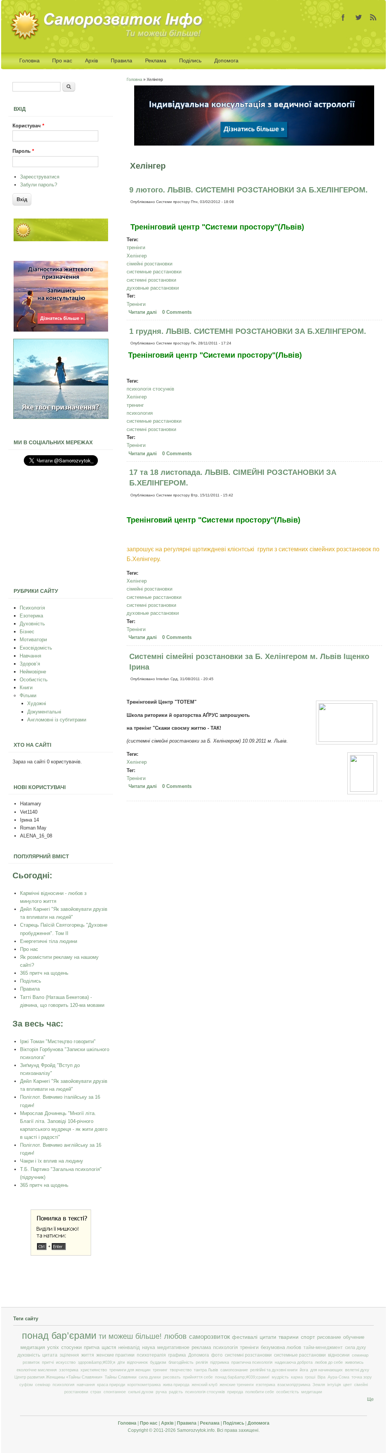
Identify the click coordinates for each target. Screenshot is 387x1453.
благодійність (181, 1362)
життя (87, 1355)
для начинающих (326, 1370)
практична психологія (251, 1362)
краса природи (111, 1384)
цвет (347, 1384)
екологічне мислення (37, 1370)
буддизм (158, 1362)
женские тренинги (237, 1384)
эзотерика (68, 1370)
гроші (310, 1377)
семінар (42, 1384)
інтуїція (334, 1384)
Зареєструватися (39, 177)
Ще (370, 1399)
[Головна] (109, 38)
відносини (339, 1355)
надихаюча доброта (294, 1362)
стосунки (71, 1347)
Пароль (23, 151)
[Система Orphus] (61, 1254)
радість (176, 1391)
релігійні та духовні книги (273, 1370)
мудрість (280, 1377)
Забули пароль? (38, 185)
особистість (287, 1391)
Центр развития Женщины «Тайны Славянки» (58, 1377)
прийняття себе (198, 1377)
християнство (93, 1370)
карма (297, 1377)
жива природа (176, 1384)
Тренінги (136, 304)
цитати (268, 1337)
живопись (354, 1362)
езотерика (265, 1384)
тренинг (135, 405)
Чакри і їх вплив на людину (51, 1161)
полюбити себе (259, 1391)
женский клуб (204, 1384)
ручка (161, 1391)
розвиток (31, 1362)
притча (91, 1347)
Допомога (226, 60)
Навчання (30, 656)
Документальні (44, 712)
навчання (86, 1384)
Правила (121, 60)
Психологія (32, 608)
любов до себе (329, 1362)
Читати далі (143, 312)
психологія (225, 1347)
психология (140, 413)
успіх (53, 1347)
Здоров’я (30, 664)
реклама (201, 1347)
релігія (202, 1362)
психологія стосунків (150, 389)
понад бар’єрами (59, 1335)
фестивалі (244, 1337)
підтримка (219, 1362)
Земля (319, 1384)
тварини (289, 1337)
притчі (48, 1362)
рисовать (172, 1377)
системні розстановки (151, 280)
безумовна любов (281, 1347)
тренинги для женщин (129, 1370)
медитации (311, 1391)
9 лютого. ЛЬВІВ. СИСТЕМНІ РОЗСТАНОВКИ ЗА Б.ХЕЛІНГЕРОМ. (248, 190)
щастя (109, 1347)
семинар (360, 1355)
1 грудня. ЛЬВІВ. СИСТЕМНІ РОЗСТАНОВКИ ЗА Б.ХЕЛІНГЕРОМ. (247, 331)
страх (95, 1391)
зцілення (69, 1355)
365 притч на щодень (44, 973)
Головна (29, 60)
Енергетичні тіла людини (48, 941)
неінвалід (129, 1347)
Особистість (34, 679)
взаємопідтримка (293, 1384)
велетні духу (357, 1370)
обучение (353, 1337)
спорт (308, 1337)
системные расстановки (154, 271)
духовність (28, 1355)
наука (148, 1347)
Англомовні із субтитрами (56, 720)
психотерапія (151, 1355)
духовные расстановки (153, 288)
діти (121, 1362)
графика (177, 1355)
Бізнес (27, 631)
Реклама (155, 60)
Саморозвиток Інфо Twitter (358, 17)
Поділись (190, 60)
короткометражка (144, 1384)
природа (235, 1391)
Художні (36, 703)
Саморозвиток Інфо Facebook (343, 17)
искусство (66, 1362)
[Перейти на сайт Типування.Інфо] (60, 417)
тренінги (136, 247)
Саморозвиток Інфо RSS (373, 17)
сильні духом (140, 1391)
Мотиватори (33, 639)
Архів (91, 60)
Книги (26, 687)
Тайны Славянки (120, 1377)
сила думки (150, 1377)
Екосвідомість (36, 648)
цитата (49, 1355)
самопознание (234, 1370)
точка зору (361, 1377)
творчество (181, 1370)
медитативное (173, 1347)
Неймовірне (33, 672)
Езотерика (31, 616)
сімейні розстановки (149, 264)
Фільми (28, 695)
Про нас (62, 60)
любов (175, 1336)
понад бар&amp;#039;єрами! (242, 1377)
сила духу (355, 1347)
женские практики (115, 1355)
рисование (329, 1337)
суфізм (26, 1384)
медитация (32, 1347)
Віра (321, 1377)
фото (217, 1355)
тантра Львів (206, 1370)
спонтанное (115, 1391)
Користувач (28, 126)
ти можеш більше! (130, 1336)
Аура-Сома (338, 1377)
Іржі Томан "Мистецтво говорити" (58, 1041)
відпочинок (137, 1362)
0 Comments (177, 312)
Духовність (32, 623)
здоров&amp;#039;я (96, 1362)
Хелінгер (137, 256)
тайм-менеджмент (323, 1347)
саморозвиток (209, 1336)
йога (304, 1370)
